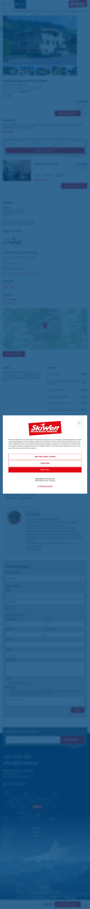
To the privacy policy (45, 486)
